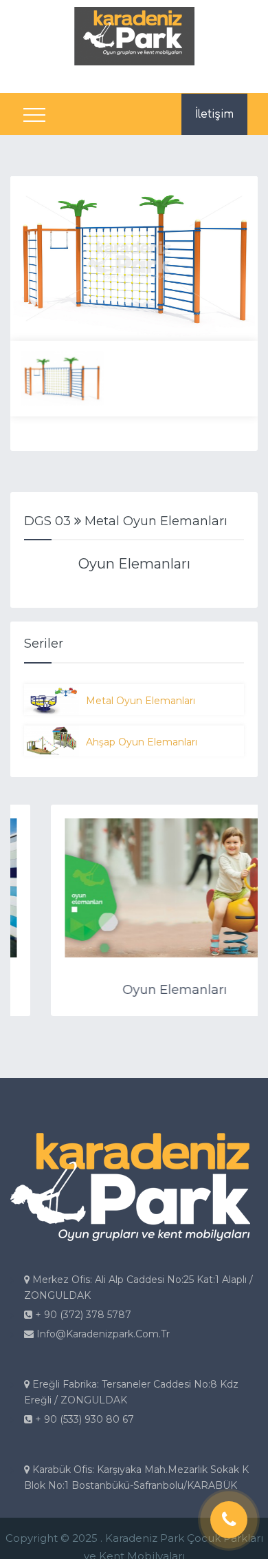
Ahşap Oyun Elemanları (141, 742)
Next (237, 259)
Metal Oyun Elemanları (140, 700)
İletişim (214, 114)
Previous (31, 259)
